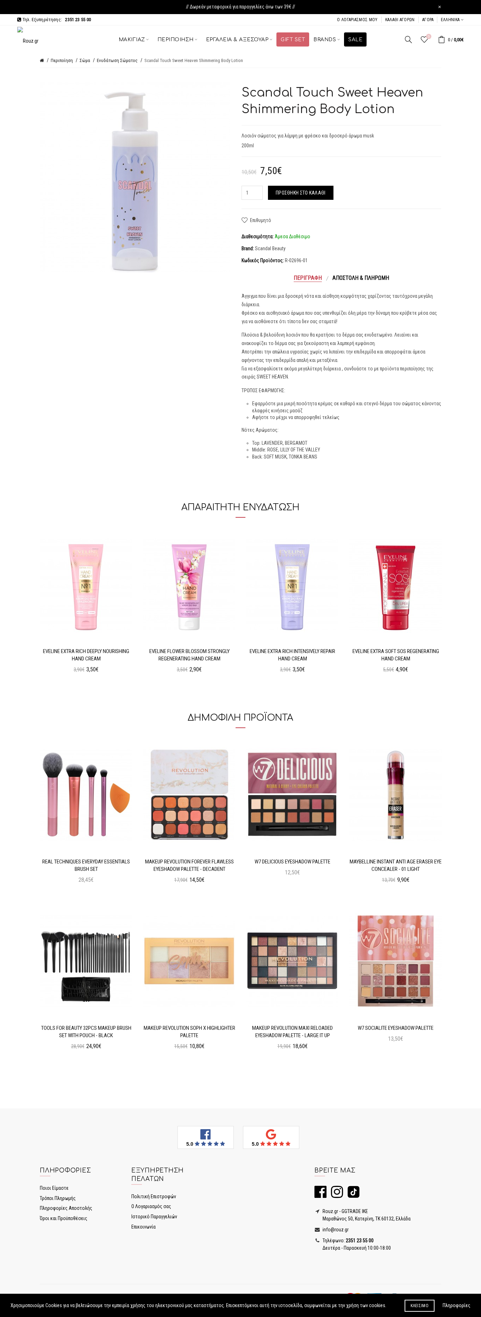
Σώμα (85, 60)
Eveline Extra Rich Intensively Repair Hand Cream (292, 655)
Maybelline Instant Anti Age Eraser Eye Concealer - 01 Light (396, 865)
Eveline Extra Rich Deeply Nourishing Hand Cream (86, 655)
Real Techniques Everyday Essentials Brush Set (86, 865)
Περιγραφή (308, 278)
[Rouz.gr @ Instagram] (335, 1195)
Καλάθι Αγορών (400, 19)
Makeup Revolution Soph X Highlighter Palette (189, 1032)
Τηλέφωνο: (347, 1240)
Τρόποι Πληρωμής (58, 1198)
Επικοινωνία (143, 1227)
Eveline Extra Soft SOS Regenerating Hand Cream (395, 655)
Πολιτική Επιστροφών (153, 1196)
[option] (86, 603)
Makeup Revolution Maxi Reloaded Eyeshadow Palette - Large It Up (292, 1032)
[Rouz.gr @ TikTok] (352, 1195)
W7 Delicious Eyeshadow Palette (292, 861)
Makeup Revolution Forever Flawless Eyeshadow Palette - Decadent (189, 865)
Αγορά (428, 19)
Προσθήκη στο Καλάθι (301, 193)
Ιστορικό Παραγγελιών (154, 1216)
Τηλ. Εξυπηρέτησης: (56, 19)
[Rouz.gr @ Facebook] (320, 1195)
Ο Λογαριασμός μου (357, 19)
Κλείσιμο (420, 1305)
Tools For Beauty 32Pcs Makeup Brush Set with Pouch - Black (86, 1032)
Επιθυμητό (260, 220)
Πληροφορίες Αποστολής (66, 1208)
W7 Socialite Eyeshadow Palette (395, 1028)
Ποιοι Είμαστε (54, 1188)
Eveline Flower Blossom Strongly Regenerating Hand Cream (189, 655)
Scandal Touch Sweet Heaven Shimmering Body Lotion (193, 60)
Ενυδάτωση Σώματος (117, 60)
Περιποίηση (62, 60)
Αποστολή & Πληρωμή (360, 278)
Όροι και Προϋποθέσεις (63, 1218)
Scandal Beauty (270, 248)
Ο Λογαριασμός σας (151, 1206)
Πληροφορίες (456, 1305)
